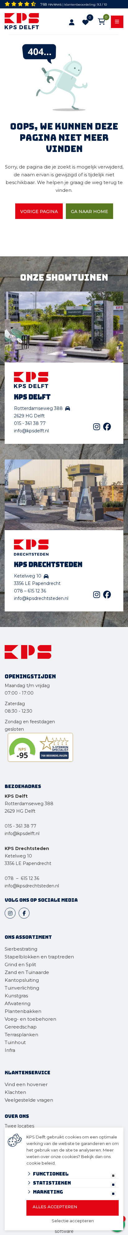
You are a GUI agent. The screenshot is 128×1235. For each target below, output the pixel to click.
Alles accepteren (55, 1206)
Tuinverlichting (22, 988)
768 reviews (51, 4)
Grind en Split (20, 964)
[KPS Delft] (26, 22)
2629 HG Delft (20, 811)
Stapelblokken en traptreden (39, 957)
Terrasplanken (21, 1035)
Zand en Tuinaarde (27, 972)
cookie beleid (40, 1163)
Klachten (15, 1092)
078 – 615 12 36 (30, 591)
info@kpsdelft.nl (31, 431)
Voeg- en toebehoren (30, 1019)
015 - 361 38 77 (30, 423)
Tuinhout (15, 1042)
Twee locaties (19, 1126)
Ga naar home (89, 211)
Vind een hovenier (26, 1084)
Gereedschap (21, 1027)
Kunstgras (16, 996)
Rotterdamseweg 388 (29, 803)
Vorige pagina (39, 211)
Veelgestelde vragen (29, 1100)
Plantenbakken (23, 1011)
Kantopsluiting (22, 980)
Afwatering (17, 1003)
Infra (10, 1050)
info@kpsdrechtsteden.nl (41, 598)
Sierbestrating (21, 949)
